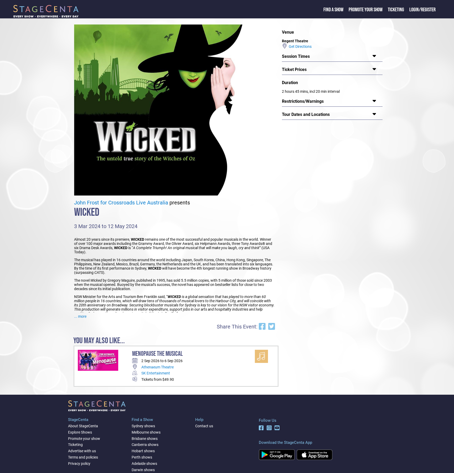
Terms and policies (83, 457)
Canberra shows (145, 445)
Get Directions (299, 46)
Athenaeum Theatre (157, 367)
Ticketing (396, 10)
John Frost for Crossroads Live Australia (121, 203)
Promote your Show (366, 10)
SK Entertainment (155, 373)
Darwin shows (143, 470)
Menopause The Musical (157, 354)
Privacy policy (79, 463)
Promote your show (84, 438)
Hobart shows (143, 451)
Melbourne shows (146, 432)
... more (80, 316)
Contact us (204, 426)
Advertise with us (82, 451)
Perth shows (142, 457)
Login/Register (422, 10)
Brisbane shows (145, 438)
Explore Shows (80, 432)
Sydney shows (143, 426)
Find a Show (333, 10)
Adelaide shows (144, 463)
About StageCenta (83, 426)
